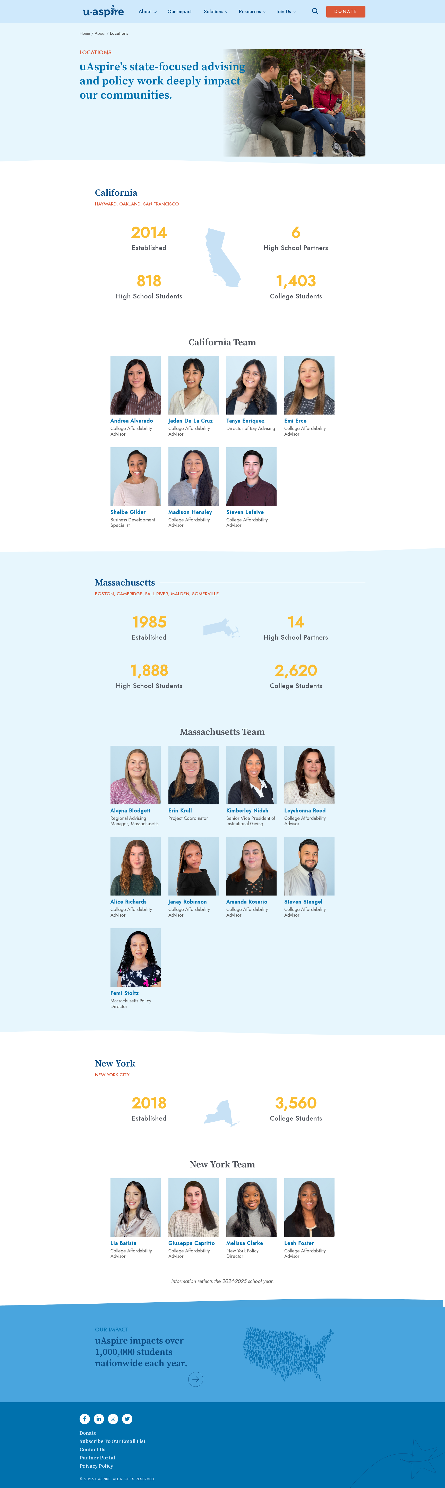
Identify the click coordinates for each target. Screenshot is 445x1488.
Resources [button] (250, 11)
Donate (349, 11)
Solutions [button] (213, 11)
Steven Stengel (303, 902)
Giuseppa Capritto (191, 1243)
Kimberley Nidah (247, 810)
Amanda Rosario (247, 902)
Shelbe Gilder (128, 512)
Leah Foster (299, 1243)
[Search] (315, 11)
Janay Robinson (187, 902)
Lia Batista (123, 1243)
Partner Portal (97, 1458)
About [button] (145, 11)
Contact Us (92, 1450)
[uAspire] (103, 12)
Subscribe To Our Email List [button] (113, 1441)
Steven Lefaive (245, 512)
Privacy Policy (96, 1466)
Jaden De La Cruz (190, 421)
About (100, 33)
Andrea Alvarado (131, 421)
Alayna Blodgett (130, 810)
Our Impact (179, 11)
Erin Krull (180, 810)
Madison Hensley (190, 512)
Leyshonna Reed (305, 810)
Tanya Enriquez (245, 421)
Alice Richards (128, 902)
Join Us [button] (284, 11)
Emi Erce (295, 421)
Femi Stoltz (124, 993)
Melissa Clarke (244, 1243)
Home (85, 33)
